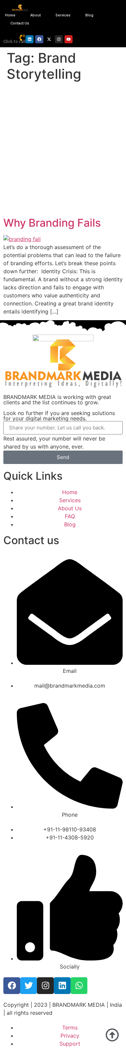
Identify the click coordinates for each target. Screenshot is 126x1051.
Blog (89, 15)
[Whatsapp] (79, 985)
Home (10, 15)
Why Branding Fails (52, 222)
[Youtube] (69, 39)
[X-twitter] (49, 39)
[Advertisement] (63, 150)
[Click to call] (22, 37)
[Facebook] (39, 39)
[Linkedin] (30, 39)
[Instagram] (59, 39)
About (35, 15)
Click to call (14, 41)
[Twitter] (28, 985)
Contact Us (19, 23)
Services (63, 15)
